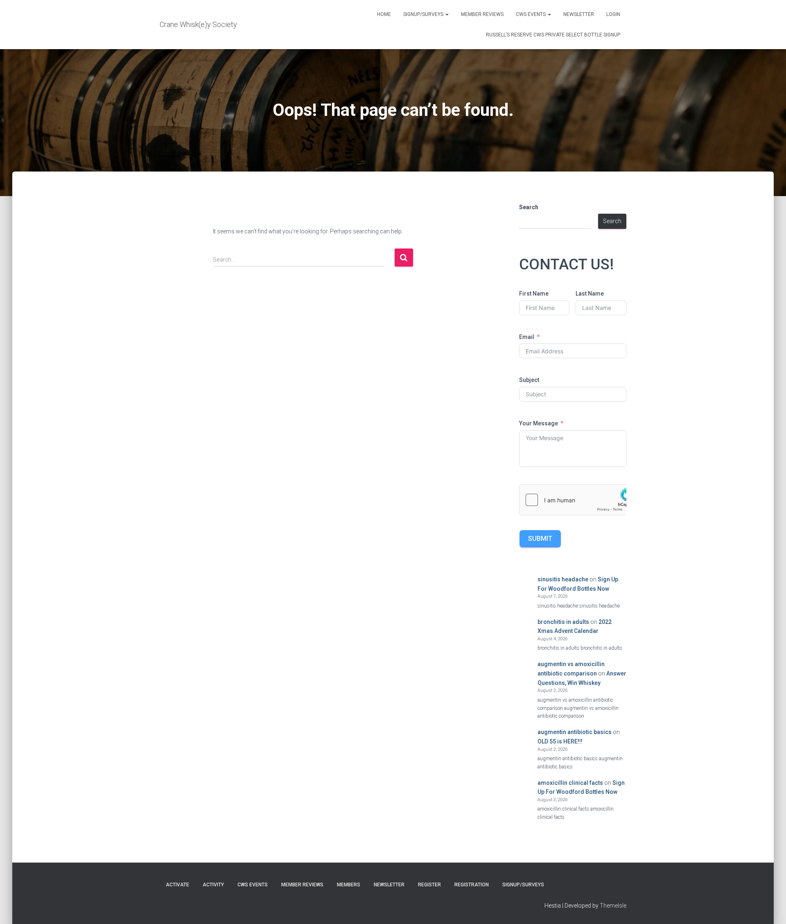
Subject (529, 380)
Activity (213, 885)
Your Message (538, 423)
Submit (540, 538)
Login (613, 14)
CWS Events (531, 14)
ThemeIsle (613, 905)
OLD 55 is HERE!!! (560, 741)
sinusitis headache (563, 579)
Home (384, 14)
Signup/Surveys (424, 14)
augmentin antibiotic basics (575, 732)
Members (348, 885)
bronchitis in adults (563, 622)
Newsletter (578, 14)
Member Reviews (482, 14)
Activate (177, 885)
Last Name (590, 293)
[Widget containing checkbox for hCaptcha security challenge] (573, 499)
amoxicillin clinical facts (570, 782)
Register (429, 885)
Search (528, 207)
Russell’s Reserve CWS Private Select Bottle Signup (553, 35)
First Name (534, 293)
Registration (471, 885)
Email (526, 337)
